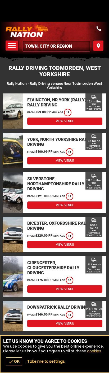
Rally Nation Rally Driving (54, 31)
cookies (94, 351)
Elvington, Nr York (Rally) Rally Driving (56, 102)
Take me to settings (46, 361)
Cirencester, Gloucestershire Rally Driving (53, 267)
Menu (13, 46)
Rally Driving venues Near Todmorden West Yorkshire (66, 85)
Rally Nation (17, 83)
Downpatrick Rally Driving (57, 307)
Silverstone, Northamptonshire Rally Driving (55, 183)
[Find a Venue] (56, 46)
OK (14, 362)
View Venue (65, 121)
